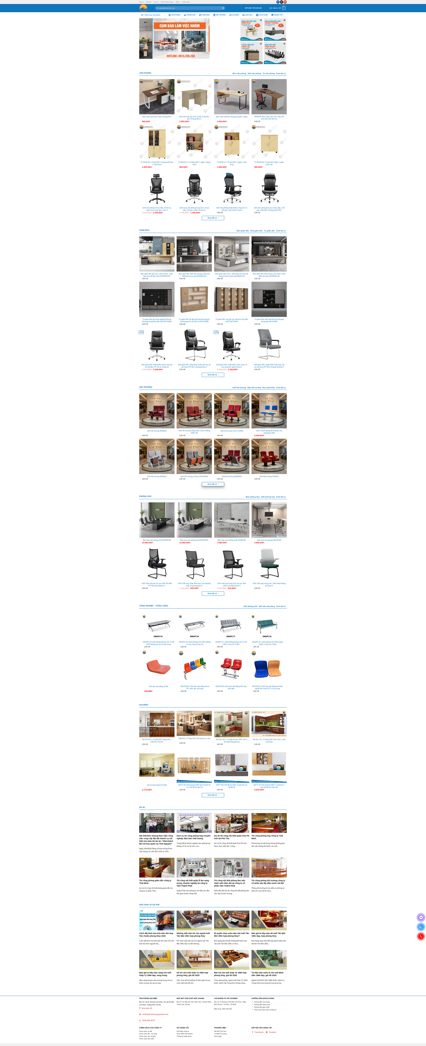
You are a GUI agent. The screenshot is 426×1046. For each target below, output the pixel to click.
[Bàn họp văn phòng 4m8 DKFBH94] (194, 520)
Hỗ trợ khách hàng (167, 2)
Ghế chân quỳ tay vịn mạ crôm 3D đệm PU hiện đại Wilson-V (157, 584)
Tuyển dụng (185, 2)
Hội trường (221, 15)
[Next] (232, 38)
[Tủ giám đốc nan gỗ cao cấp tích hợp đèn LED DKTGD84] (231, 299)
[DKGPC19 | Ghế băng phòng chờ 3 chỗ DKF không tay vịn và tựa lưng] (158, 627)
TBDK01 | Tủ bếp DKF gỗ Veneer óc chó (194, 738)
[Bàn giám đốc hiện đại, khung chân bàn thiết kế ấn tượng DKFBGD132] (194, 254)
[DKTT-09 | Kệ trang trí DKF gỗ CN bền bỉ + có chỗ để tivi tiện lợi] (194, 765)
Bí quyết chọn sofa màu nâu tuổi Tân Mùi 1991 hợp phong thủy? (231, 934)
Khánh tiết (278, 15)
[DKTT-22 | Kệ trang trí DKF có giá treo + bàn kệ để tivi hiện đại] (269, 765)
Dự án (156, 2)
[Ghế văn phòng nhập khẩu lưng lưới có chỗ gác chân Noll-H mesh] (231, 188)
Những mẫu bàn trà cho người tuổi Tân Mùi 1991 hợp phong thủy (193, 934)
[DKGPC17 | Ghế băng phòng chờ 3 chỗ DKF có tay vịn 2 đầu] (231, 627)
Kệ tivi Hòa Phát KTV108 (157, 785)
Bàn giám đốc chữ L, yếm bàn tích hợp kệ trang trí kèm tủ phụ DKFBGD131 (231, 275)
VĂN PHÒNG (145, 73)
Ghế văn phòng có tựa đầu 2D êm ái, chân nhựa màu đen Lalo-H (156, 209)
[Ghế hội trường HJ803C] (269, 456)
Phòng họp (191, 15)
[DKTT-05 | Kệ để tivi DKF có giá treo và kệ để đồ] (231, 765)
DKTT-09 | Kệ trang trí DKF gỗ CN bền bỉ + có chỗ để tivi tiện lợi (194, 786)
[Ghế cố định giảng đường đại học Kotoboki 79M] (269, 410)
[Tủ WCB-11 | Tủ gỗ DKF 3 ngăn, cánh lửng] (231, 142)
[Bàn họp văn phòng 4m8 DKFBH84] (231, 520)
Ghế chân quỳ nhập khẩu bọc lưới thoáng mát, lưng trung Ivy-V (194, 584)
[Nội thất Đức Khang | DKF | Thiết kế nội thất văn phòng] (145, 8)
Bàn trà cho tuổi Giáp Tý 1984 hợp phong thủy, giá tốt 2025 (230, 973)
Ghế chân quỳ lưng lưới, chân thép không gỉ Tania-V (269, 584)
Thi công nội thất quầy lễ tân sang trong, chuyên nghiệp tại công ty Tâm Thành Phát (193, 883)
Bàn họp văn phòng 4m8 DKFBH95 (157, 540)
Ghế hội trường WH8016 (157, 476)
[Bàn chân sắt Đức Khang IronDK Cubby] (231, 96)
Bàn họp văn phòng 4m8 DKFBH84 (232, 540)
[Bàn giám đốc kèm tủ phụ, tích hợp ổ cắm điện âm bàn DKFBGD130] (269, 254)
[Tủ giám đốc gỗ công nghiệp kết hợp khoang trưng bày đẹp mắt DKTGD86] (157, 299)
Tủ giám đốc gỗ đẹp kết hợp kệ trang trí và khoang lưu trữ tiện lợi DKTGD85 (194, 320)
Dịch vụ (141, 2)
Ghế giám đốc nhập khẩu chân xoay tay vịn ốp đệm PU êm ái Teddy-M (156, 366)
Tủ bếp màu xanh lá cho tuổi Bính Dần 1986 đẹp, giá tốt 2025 (267, 973)
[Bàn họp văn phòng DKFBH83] (269, 520)
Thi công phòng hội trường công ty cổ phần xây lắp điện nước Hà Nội (268, 881)
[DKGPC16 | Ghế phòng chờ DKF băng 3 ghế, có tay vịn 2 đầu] (267, 627)
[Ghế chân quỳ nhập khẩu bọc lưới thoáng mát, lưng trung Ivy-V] (194, 563)
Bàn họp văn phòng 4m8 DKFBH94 (194, 540)
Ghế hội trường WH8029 (157, 431)
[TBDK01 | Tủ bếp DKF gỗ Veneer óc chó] (194, 723)
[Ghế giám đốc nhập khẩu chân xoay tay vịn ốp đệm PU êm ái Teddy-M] (157, 344)
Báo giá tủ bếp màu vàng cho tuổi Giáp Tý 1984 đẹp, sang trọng (155, 973)
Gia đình (235, 15)
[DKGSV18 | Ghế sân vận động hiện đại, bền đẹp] (231, 667)
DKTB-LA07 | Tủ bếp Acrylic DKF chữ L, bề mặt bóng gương (232, 741)
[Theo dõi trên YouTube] (285, 2)
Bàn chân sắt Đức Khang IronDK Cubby (232, 117)
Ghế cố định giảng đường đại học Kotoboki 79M (269, 432)
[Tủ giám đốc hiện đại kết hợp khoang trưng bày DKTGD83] (269, 299)
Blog (177, 2)
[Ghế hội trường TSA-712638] (231, 410)
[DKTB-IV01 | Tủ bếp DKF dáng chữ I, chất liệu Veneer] (157, 724)
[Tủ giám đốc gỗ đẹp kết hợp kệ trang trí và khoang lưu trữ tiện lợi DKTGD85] (194, 299)
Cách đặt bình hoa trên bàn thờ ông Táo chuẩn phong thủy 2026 (156, 934)
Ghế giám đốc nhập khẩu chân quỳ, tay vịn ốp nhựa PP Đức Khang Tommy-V (269, 366)
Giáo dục (248, 15)
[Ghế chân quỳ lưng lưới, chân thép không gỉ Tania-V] (269, 563)
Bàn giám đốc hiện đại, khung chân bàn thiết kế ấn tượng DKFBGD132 (194, 275)
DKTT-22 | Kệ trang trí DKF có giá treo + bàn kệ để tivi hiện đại (269, 786)
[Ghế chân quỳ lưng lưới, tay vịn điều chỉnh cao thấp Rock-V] (231, 563)
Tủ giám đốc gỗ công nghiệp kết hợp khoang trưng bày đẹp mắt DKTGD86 (157, 320)
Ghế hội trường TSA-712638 (231, 431)
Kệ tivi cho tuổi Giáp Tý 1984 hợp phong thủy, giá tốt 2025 (192, 973)
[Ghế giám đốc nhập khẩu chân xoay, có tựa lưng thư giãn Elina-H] (231, 344)
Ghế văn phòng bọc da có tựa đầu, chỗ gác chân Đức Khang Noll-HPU (269, 209)
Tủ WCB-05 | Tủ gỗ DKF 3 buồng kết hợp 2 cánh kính (157, 163)
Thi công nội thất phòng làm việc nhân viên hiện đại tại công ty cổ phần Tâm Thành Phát (229, 883)
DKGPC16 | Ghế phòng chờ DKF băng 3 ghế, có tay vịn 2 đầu (267, 643)
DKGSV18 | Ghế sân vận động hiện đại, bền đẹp (231, 687)
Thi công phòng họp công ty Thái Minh (267, 837)
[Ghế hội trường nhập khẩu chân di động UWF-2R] (194, 410)
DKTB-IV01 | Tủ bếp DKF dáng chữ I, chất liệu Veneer (157, 741)
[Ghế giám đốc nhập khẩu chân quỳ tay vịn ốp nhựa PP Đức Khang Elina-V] (194, 344)
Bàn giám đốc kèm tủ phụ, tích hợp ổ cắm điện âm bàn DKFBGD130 (269, 275)
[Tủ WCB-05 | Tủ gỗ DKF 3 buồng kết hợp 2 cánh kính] (157, 142)
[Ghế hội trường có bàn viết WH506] (194, 456)
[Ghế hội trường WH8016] (157, 456)
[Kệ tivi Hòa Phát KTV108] (157, 765)
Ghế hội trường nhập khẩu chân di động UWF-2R (194, 432)
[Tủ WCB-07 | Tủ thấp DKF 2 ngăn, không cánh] (194, 142)
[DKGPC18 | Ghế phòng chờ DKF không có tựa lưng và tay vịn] (195, 627)
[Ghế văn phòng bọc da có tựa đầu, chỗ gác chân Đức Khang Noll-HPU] (269, 188)
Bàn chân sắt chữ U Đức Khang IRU (156, 117)
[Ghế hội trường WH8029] (157, 410)
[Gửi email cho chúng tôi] (281, 2)
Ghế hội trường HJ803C (269, 476)
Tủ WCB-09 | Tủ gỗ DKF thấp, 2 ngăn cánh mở (269, 163)
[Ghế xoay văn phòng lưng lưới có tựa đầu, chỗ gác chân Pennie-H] (194, 188)
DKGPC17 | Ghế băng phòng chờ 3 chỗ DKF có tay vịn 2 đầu (231, 643)
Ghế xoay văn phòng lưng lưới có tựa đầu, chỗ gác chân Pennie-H (194, 209)
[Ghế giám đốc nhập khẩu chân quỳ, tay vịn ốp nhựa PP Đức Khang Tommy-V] (269, 344)
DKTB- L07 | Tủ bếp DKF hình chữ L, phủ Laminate (269, 741)
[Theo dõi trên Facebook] (278, 2)
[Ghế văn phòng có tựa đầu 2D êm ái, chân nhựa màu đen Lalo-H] (157, 188)
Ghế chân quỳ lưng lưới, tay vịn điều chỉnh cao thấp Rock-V (231, 584)
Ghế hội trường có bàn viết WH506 (194, 476)
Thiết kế (148, 2)
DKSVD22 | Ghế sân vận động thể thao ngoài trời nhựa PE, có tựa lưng (267, 687)
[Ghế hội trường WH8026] (231, 456)
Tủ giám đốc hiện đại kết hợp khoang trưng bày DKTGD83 (269, 320)
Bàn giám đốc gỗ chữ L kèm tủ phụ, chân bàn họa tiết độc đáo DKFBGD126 (157, 275)
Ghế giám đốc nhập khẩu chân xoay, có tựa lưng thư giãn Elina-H (231, 366)
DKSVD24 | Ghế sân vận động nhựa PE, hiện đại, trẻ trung (194, 687)
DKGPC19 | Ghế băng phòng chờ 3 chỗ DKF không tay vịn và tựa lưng (158, 643)
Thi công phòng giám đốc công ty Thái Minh (155, 881)
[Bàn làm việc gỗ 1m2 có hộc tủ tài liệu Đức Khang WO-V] (194, 96)
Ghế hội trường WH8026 (232, 476)
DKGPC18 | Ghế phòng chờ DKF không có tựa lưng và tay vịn (195, 643)
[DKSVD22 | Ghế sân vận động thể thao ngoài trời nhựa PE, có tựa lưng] (267, 667)
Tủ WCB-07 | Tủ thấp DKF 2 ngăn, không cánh (194, 163)
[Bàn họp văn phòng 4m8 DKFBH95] (157, 520)
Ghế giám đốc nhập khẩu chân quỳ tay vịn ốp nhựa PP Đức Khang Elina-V (194, 366)
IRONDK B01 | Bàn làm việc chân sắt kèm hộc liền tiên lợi (269, 118)
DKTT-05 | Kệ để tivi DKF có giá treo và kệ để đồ (231, 786)
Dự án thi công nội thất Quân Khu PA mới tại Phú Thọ (231, 837)
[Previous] (144, 38)
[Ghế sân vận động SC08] (158, 667)
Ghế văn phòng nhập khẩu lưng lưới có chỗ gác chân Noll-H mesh (231, 209)
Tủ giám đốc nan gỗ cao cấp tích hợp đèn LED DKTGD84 (231, 320)
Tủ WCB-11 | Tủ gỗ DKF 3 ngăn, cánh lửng (232, 163)
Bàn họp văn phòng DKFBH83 (269, 540)
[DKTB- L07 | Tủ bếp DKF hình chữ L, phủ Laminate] (269, 724)
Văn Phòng (175, 15)
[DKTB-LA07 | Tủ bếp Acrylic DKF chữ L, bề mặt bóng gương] (231, 724)
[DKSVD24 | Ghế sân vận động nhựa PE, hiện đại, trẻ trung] (195, 667)
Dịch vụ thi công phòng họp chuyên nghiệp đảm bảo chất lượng (194, 837)
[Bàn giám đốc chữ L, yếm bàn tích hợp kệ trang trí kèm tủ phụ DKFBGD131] (231, 254)
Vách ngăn (263, 15)
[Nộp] (223, 8)
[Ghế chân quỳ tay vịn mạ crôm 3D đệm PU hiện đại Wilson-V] (157, 563)
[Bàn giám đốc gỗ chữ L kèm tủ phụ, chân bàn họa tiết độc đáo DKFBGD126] (157, 254)
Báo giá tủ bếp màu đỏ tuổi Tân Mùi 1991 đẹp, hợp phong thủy (268, 934)
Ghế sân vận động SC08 (158, 686)
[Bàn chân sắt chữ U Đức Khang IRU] (157, 96)
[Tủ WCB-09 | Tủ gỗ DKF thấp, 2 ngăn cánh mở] (269, 142)
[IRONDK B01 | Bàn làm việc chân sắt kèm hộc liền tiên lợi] (269, 96)
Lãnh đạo (206, 15)
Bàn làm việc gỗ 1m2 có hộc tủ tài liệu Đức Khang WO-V (194, 118)
